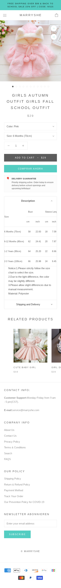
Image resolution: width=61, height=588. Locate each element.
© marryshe (30, 551)
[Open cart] (56, 15)
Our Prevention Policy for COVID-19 (24, 502)
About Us (9, 429)
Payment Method (13, 490)
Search (8, 453)
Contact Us (10, 435)
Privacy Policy (12, 441)
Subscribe (17, 534)
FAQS (7, 459)
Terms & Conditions (15, 447)
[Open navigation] (4, 15)
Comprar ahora (30, 168)
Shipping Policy (12, 478)
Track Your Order (13, 496)
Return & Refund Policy (17, 484)
